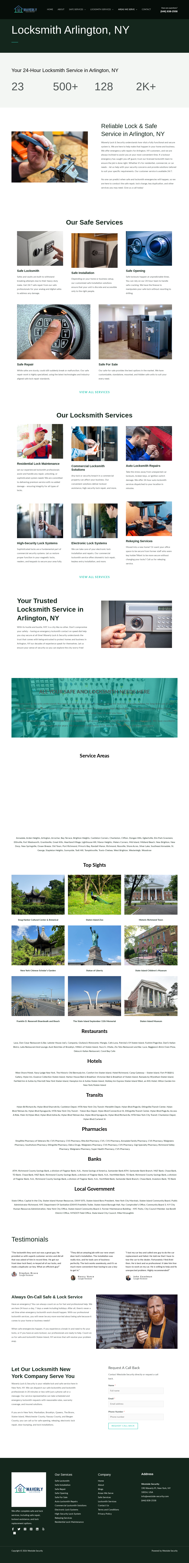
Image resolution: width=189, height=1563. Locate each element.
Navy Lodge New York (44, 1073)
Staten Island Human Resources (58, 1201)
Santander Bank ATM (118, 1171)
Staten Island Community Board (154, 1201)
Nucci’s (102, 1047)
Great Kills (58, 842)
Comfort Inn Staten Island (98, 1073)
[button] (84, 9)
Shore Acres (132, 846)
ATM (14, 1171)
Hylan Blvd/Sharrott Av (48, 1107)
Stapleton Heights (54, 850)
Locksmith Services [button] (100, 10)
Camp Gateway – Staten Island (144, 1073)
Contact (146, 10)
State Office (17, 1201)
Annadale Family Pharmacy (134, 1141)
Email (111, 1399)
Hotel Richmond (120, 1073)
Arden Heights (33, 838)
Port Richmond (70, 846)
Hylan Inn (27, 1077)
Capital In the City (33, 1201)
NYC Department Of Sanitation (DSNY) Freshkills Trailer (66, 1205)
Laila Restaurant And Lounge (34, 1047)
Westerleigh (135, 850)
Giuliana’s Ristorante (89, 1043)
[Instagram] (25, 1529)
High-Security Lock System (68, 1514)
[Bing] (14, 1533)
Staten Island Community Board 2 (84, 1209)
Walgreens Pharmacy (91, 1145)
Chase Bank (170, 1171)
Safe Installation (62, 1485)
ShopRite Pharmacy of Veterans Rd (32, 1141)
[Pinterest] (31, 1529)
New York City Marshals (126, 1201)
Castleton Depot (69, 1107)
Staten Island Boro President (100, 1201)
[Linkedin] (37, 1529)
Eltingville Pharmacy (57, 1145)
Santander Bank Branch (141, 1171)
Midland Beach (147, 842)
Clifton (124, 838)
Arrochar (55, 838)
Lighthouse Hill (89, 842)
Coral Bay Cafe (108, 1051)
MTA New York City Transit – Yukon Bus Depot (74, 1111)
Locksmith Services (107, 1501)
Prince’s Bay (84, 846)
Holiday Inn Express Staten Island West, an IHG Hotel (131, 1081)
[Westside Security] (25, 9)
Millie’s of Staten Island (86, 1047)
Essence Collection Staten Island (49, 1077)
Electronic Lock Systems (66, 1510)
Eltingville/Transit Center (154, 1107)
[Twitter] (19, 1529)
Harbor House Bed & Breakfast (81, 1077)
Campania (72, 1043)
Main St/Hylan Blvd (29, 1115)
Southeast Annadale (160, 846)
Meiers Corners (120, 842)
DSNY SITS (80, 1201)
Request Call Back (123, 1426)
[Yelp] (43, 1529)
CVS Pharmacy (57, 1141)
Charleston (115, 838)
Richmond (111, 846)
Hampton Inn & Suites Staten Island (86, 1081)
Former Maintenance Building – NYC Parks (122, 1209)
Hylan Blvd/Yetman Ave (72, 1115)
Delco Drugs (74, 1145)
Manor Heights (104, 842)
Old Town (56, 846)
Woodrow (147, 850)
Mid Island (134, 842)
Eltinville (18, 842)
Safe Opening (61, 1493)
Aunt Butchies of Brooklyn (61, 1047)
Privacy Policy (105, 1514)
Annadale (20, 838)
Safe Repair (60, 1489)
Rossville (121, 846)
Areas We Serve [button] (126, 10)
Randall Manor (98, 846)
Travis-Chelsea (106, 850)
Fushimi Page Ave (153, 1043)
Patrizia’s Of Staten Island (131, 1043)
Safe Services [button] (76, 10)
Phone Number (116, 1412)
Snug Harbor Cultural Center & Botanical (38, 920)
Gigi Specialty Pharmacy (145, 1145)
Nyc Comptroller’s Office (133, 1205)
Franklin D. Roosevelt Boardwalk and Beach (38, 1021)
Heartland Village (72, 842)
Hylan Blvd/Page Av (131, 1107)
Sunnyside (69, 850)
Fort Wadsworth (31, 842)
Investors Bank (159, 1179)
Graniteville (46, 842)
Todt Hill (79, 850)
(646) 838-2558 (169, 11)
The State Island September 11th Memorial (94, 1021)
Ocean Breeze (44, 846)
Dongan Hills (135, 838)
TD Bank (17, 1175)
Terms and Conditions (108, 1510)
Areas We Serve (105, 1493)
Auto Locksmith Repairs (66, 1501)
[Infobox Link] (40, 263)
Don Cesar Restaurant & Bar (32, 1043)
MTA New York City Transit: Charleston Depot (153, 1115)
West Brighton (121, 850)
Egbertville (148, 838)
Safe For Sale (61, 1497)
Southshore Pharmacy (36, 1145)
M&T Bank (159, 1171)
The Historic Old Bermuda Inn (70, 1073)
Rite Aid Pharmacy (90, 1141)
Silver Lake (144, 846)
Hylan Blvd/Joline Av (50, 1115)
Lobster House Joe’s (57, 1043)
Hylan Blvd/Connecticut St (111, 1111)
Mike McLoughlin (125, 1213)
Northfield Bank (117, 1175)
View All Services (94, 392)
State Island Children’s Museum (151, 970)
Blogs (100, 1489)
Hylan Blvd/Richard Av (119, 1115)
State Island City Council (104, 1213)
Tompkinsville (91, 850)
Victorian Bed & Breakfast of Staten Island (117, 1077)
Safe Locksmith (62, 1481)
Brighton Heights (81, 838)
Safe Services (104, 1497)
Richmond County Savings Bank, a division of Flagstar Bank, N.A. (49, 1171)
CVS (102, 1141)
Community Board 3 (156, 1205)
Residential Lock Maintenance (69, 1522)
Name (112, 1385)
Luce (145, 1047)
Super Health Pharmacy (102, 1149)
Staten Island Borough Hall (107, 1205)
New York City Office (57, 1209)
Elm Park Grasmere (163, 838)
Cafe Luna (113, 1043)
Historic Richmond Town (151, 920)
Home (50, 10)
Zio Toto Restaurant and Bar (127, 1047)
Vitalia (110, 1047)
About (61, 10)
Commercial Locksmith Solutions (70, 1505)
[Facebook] (12, 1529)
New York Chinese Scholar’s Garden (38, 970)
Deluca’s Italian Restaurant (87, 1051)
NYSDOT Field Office (80, 1213)
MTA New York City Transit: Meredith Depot (99, 1107)
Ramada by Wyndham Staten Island (156, 1077)
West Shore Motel (24, 1073)
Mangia (103, 1043)
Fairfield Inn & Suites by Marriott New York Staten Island (41, 1081)
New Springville (28, 846)
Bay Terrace (66, 838)
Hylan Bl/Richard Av (26, 1107)
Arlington (45, 838)
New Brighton (162, 842)
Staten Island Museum (151, 1021)
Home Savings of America (94, 1171)
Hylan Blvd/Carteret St (94, 1119)
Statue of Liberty (94, 970)
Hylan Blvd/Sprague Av (40, 1111)
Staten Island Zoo (94, 920)
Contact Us (103, 1505)
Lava (16, 1043)
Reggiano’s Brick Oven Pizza (161, 1047)
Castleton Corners (99, 838)
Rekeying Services (63, 1518)
